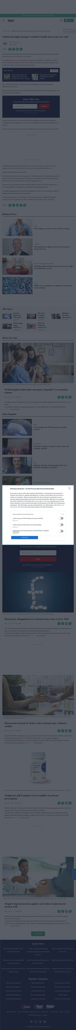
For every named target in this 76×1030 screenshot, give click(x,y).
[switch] (61, 518)
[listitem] (38, 514)
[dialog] (38, 515)
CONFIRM (24, 537)
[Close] (70, 489)
